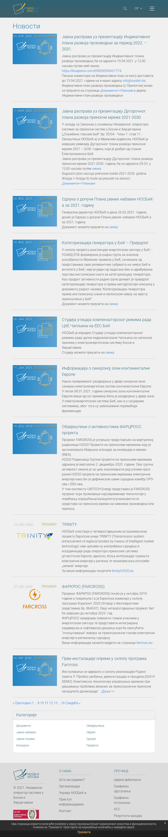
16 (63, 703)
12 (51, 703)
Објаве (90, 732)
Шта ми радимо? (72, 780)
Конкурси (22, 745)
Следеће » (73, 703)
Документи (23, 725)
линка (96, 169)
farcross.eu (144, 643)
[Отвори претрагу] (125, 8)
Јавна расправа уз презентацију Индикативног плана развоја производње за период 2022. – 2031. (106, 42)
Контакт (65, 811)
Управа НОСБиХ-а (72, 793)
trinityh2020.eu (123, 571)
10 (42, 703)
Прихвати (84, 832)
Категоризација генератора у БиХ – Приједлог (105, 242)
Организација (69, 786)
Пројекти (92, 745)
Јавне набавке (26, 732)
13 (55, 703)
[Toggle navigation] (152, 8)
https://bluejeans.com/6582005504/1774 (91, 71)
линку (113, 227)
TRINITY (69, 524)
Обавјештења (95, 725)
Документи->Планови (116, 90)
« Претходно (22, 703)
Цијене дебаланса (127, 780)
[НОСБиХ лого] (26, 774)
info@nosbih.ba (134, 81)
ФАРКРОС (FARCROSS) (83, 586)
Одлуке (91, 738)
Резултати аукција (128, 816)
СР (137, 8)
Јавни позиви (25, 738)
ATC (117, 809)
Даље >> (108, 691)
